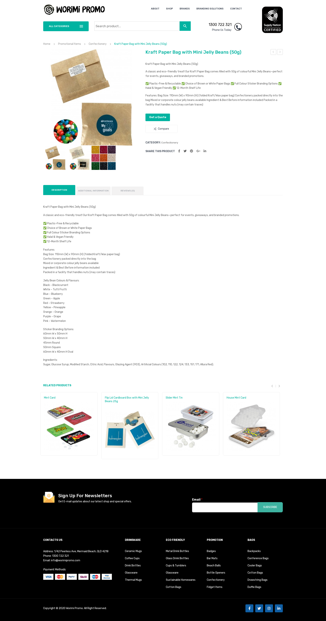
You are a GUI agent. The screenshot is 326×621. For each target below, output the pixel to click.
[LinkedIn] (205, 151)
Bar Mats (212, 558)
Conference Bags (258, 558)
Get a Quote (157, 117)
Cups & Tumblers (176, 565)
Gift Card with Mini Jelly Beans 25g (280, 52)
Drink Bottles (133, 565)
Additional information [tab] (93, 190)
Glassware (131, 572)
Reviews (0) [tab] (128, 190)
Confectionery (98, 44)
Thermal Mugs (133, 580)
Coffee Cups (132, 558)
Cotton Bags (173, 587)
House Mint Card (236, 397)
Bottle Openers (216, 572)
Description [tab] (59, 190)
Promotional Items (69, 44)
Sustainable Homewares (180, 580)
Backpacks (254, 551)
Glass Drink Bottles (177, 558)
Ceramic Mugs (133, 551)
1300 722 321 (220, 24)
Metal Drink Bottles (177, 551)
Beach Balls (214, 565)
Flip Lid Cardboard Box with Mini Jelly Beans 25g (127, 399)
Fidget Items (214, 587)
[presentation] (273, 386)
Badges (211, 551)
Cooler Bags (255, 565)
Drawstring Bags (258, 580)
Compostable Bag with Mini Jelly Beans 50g (273, 52)
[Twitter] (185, 151)
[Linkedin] (279, 608)
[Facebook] (179, 151)
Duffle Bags (254, 587)
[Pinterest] (191, 151)
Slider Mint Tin (174, 397)
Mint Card (49, 397)
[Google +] (198, 151)
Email (197, 499)
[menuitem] (155, 9)
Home (46, 44)
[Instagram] (269, 608)
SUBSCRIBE (270, 507)
